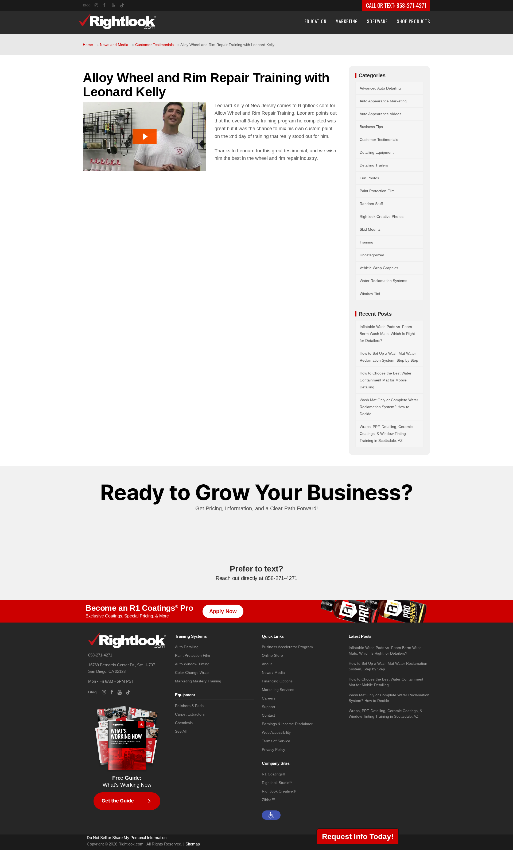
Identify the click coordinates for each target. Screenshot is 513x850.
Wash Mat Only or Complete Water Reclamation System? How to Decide (389, 407)
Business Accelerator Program (287, 647)
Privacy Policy (273, 750)
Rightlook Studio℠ (277, 783)
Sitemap (192, 844)
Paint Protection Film (377, 191)
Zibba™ (268, 800)
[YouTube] (116, 4)
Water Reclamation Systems (383, 281)
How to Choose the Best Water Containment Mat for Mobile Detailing (385, 380)
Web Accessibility (276, 733)
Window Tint (370, 293)
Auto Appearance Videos (380, 114)
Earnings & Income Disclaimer (287, 724)
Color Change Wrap (192, 673)
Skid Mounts (370, 229)
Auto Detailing (187, 647)
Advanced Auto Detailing (380, 88)
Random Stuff (371, 204)
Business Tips (371, 127)
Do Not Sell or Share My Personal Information (126, 837)
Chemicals (184, 723)
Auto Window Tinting (192, 664)
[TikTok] (124, 4)
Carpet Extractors (190, 714)
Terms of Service (276, 741)
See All (180, 731)
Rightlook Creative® (279, 791)
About (267, 664)
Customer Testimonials (154, 44)
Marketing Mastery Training (198, 681)
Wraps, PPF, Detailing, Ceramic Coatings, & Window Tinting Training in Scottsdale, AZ (386, 433)
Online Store (272, 656)
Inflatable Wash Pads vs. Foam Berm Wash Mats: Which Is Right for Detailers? (387, 333)
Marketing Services (278, 690)
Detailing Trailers (374, 165)
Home (88, 44)
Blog (87, 5)
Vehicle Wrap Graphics (379, 268)
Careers (268, 698)
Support (268, 707)
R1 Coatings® (273, 774)
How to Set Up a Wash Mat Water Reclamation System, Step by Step (388, 666)
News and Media (114, 44)
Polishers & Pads (189, 706)
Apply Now (223, 611)
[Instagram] (99, 4)
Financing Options (277, 681)
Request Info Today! (358, 836)
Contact (268, 715)
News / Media (273, 673)
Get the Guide (118, 800)
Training (366, 242)
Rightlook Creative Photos (381, 216)
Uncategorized (372, 255)
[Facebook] (107, 4)
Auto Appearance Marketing (383, 101)
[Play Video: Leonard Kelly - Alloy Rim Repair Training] (145, 136)
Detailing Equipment (377, 152)
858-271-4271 (411, 5)
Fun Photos (369, 178)
